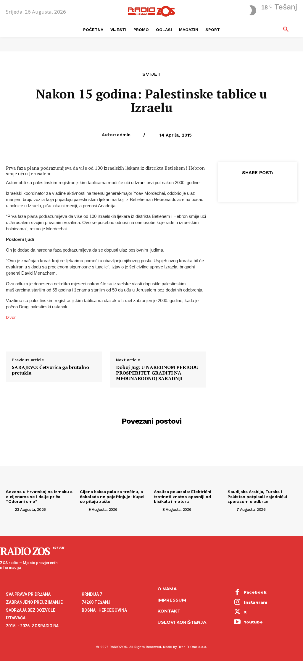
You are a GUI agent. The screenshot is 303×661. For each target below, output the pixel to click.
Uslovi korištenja (181, 622)
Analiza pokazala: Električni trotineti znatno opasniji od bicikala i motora (182, 496)
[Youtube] (237, 622)
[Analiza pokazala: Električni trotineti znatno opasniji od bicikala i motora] (188, 461)
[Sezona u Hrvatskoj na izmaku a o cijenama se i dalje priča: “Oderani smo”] (40, 461)
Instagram (255, 602)
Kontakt (168, 611)
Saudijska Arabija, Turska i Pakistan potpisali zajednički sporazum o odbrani (257, 496)
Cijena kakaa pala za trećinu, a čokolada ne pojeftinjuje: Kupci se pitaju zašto (112, 496)
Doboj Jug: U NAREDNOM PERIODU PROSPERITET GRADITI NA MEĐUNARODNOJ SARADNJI (157, 373)
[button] (286, 29)
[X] (243, 186)
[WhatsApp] (271, 186)
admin (123, 134)
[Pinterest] (257, 186)
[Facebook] (230, 186)
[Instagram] (237, 602)
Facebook (255, 592)
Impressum (171, 600)
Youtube (253, 622)
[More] (284, 186)
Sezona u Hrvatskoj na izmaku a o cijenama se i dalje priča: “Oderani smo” (39, 496)
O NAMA (167, 589)
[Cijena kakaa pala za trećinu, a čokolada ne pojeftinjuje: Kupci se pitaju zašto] (114, 461)
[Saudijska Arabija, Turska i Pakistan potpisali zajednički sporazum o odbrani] (262, 461)
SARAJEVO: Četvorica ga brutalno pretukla (50, 370)
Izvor (11, 317)
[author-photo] (10, 509)
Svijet (151, 74)
